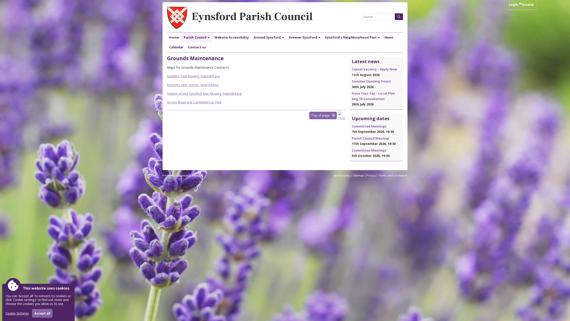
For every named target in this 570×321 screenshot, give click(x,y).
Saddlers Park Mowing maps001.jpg (193, 76)
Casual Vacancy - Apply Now (374, 69)
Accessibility (342, 175)
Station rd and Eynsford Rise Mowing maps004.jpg (204, 93)
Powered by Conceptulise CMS (183, 175)
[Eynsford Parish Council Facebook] (341, 118)
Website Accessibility (231, 37)
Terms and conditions (393, 175)
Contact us (197, 47)
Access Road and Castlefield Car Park (194, 102)
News (389, 37)
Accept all (42, 313)
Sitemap (358, 175)
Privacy (371, 175)
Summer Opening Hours (371, 81)
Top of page (320, 115)
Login (514, 4)
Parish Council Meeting (370, 138)
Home (174, 37)
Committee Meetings (369, 126)
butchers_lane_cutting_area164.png (193, 85)
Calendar (176, 47)
